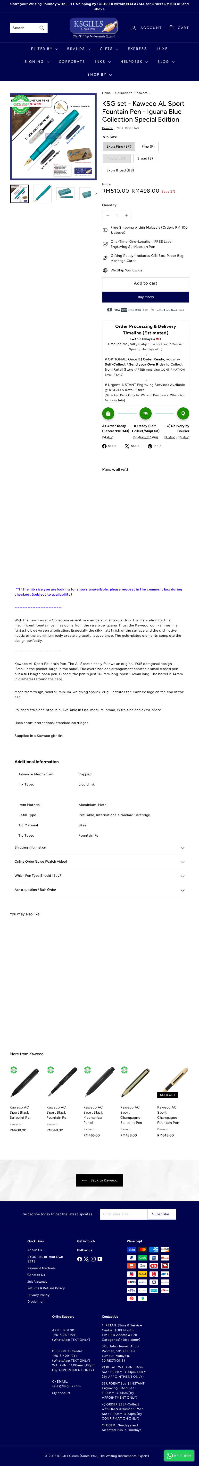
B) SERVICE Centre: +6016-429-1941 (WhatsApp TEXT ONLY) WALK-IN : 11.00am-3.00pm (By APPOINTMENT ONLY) (73, 1360)
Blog (164, 62)
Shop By (97, 74)
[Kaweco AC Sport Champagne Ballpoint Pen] (136, 1104)
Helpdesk (132, 62)
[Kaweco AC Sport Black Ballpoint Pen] (26, 1101)
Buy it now (146, 297)
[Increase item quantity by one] (126, 215)
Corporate (72, 62)
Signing (35, 62)
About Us (34, 1250)
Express (137, 49)
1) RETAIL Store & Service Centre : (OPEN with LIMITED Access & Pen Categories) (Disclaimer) (122, 1332)
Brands (77, 49)
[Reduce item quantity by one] (107, 215)
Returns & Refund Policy (46, 1288)
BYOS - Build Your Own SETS (45, 1259)
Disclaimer (35, 1301)
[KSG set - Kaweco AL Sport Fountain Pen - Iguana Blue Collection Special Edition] (145, 498)
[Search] (42, 28)
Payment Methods (41, 1268)
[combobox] (29, 28)
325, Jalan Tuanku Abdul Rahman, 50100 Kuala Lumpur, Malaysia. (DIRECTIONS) (121, 1353)
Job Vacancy (37, 1281)
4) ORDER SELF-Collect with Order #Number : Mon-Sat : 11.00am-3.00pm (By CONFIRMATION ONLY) (123, 1412)
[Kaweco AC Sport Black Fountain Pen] (63, 1101)
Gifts (107, 49)
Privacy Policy (38, 1295)
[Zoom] (53, 136)
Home (106, 93)
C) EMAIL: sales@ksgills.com (66, 1384)
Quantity (109, 205)
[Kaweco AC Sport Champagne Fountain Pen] (173, 1104)
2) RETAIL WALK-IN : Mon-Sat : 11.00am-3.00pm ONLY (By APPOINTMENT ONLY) (124, 1371)
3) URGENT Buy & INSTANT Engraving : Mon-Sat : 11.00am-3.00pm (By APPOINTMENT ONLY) (123, 1391)
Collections (124, 93)
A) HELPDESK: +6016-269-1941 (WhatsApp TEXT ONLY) (71, 1334)
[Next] (94, 194)
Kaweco (142, 93)
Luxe (162, 49)
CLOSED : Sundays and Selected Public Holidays (121, 1427)
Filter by (42, 49)
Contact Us (36, 1275)
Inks (101, 62)
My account (61, 1393)
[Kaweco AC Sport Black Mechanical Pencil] (99, 1104)
